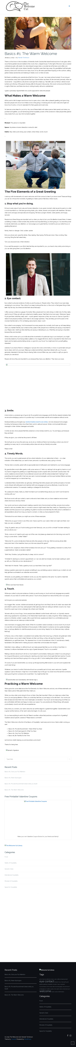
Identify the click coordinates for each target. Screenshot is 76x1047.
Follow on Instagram (39, 896)
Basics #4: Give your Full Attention (15, 771)
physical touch (66, 986)
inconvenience (42, 986)
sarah (58, 988)
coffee (58, 979)
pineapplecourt (43, 988)
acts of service (42, 979)
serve (61, 988)
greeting (45, 984)
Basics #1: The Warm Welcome (31, 53)
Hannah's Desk (9, 869)
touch (68, 988)
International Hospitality (12, 875)
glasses (41, 984)
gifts (65, 981)
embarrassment (64, 979)
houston (55, 984)
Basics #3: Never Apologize (13, 777)
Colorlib (13, 1039)
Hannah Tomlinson (23, 57)
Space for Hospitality (11, 887)
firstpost (56, 981)
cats (56, 979)
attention (49, 979)
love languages (58, 986)
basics (52, 979)
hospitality (50, 984)
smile (63, 988)
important (62, 984)
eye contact (46, 981)
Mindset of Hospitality (11, 881)
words (52, 991)
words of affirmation (59, 991)
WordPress (27, 1039)
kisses (50, 986)
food (63, 981)
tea (66, 988)
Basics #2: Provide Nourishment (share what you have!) (21, 784)
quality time (53, 988)
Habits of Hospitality (11, 863)
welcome (45, 991)
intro (48, 986)
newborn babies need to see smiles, (36, 422)
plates (48, 988)
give (68, 981)
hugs (58, 984)
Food (6, 857)
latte (54, 986)
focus (60, 981)
